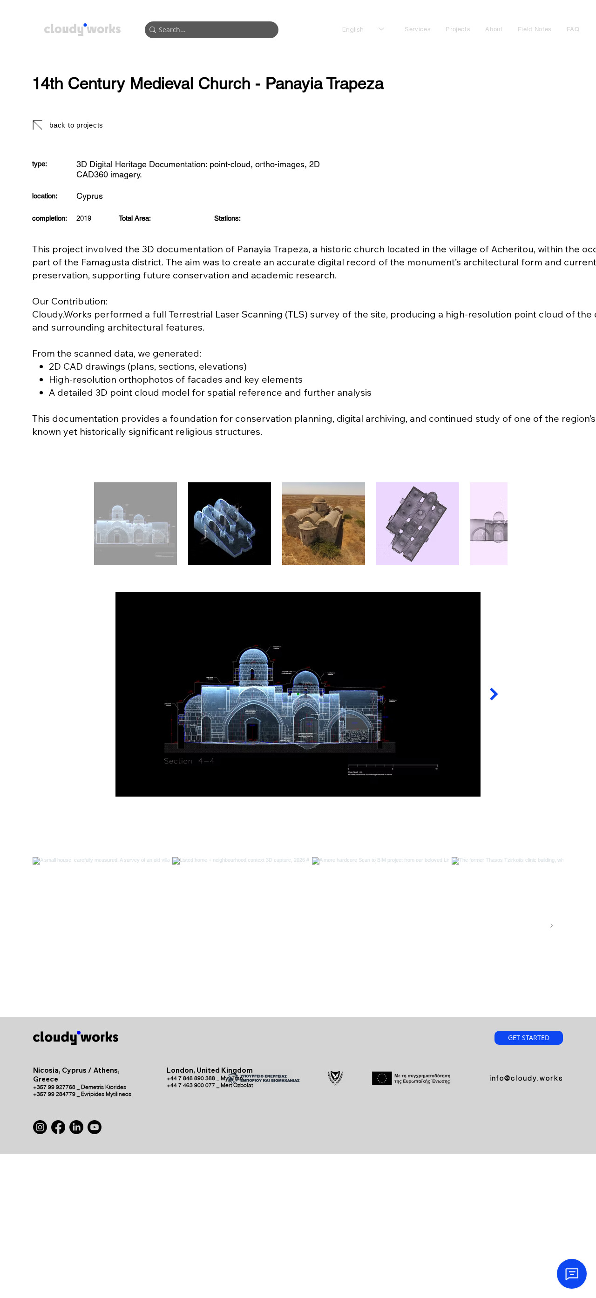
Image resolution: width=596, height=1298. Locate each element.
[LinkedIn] (76, 1127)
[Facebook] (58, 1127)
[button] (418, 29)
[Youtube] (95, 1127)
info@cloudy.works (526, 1078)
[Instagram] (40, 1127)
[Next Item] (494, 694)
